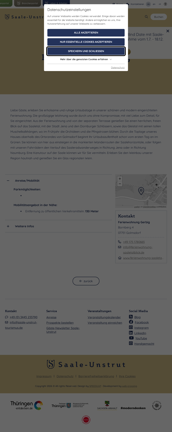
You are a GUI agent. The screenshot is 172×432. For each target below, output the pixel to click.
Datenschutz (118, 67)
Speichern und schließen (86, 51)
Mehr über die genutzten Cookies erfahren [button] (84, 59)
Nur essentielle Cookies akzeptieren (86, 41)
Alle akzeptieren (86, 32)
